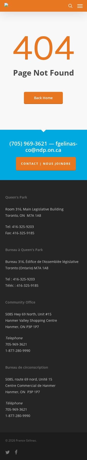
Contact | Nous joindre (46, 164)
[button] (80, 5)
